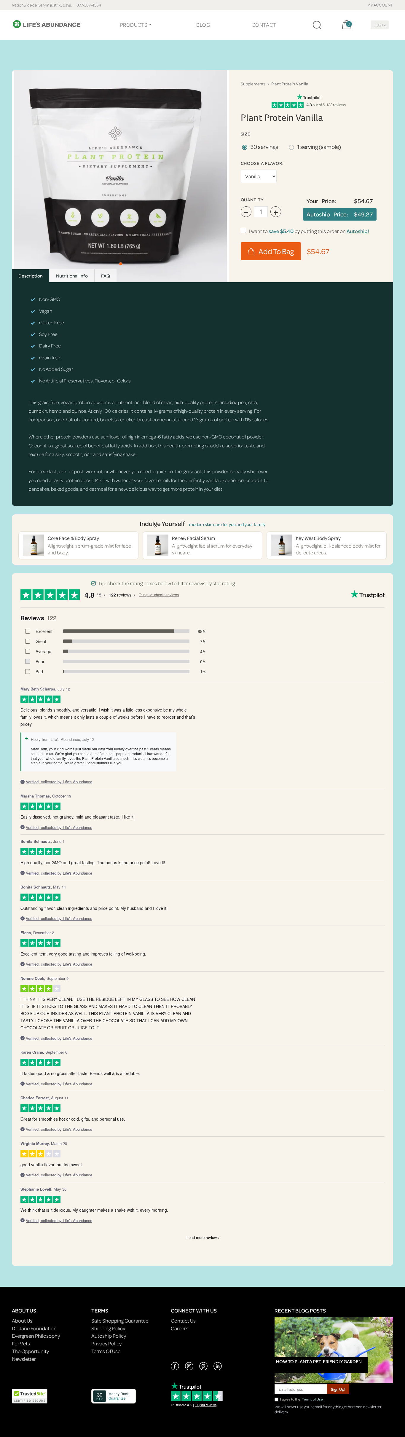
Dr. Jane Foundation (34, 1328)
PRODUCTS (134, 24)
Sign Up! (338, 1389)
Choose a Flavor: (262, 163)
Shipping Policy (108, 1328)
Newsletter (24, 1359)
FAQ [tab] (105, 275)
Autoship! (358, 231)
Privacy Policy (106, 1343)
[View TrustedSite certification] (29, 1395)
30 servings (264, 147)
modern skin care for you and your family (227, 524)
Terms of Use (312, 1399)
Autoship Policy (108, 1335)
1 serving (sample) (319, 147)
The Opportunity (30, 1351)
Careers (179, 1328)
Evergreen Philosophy (36, 1335)
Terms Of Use (105, 1351)
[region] (120, 176)
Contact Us (183, 1320)
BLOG (203, 24)
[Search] (317, 25)
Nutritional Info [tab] (72, 275)
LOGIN (380, 25)
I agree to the (301, 1399)
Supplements (253, 84)
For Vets (21, 1343)
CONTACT (264, 24)
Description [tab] (30, 275)
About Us (22, 1320)
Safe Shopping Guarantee (119, 1320)
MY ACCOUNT (380, 5)
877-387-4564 (88, 5)
